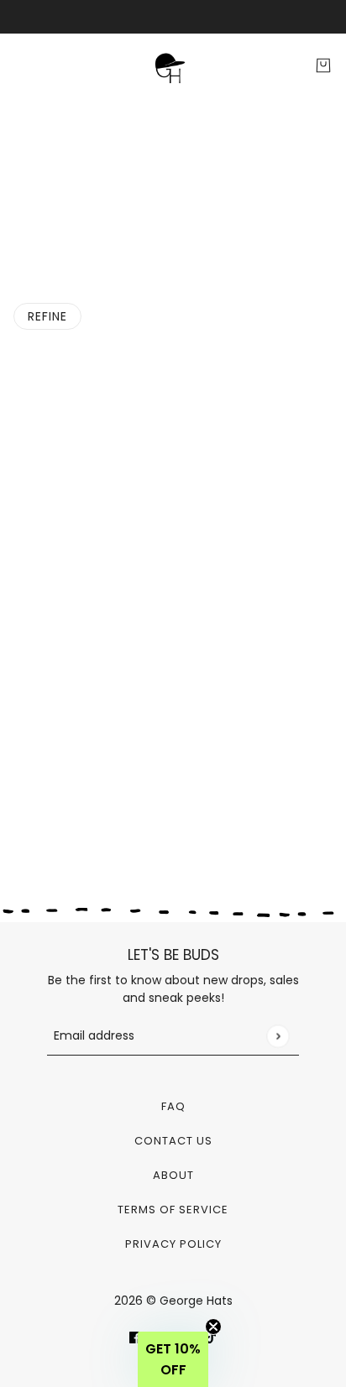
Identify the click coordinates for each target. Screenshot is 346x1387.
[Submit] (277, 1036)
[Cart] (323, 65)
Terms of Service (173, 1210)
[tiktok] (210, 1336)
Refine (47, 316)
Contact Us (173, 1141)
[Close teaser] (213, 1326)
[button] (173, 1359)
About (173, 1175)
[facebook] (135, 1336)
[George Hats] (173, 66)
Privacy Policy (173, 1244)
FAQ (173, 1106)
